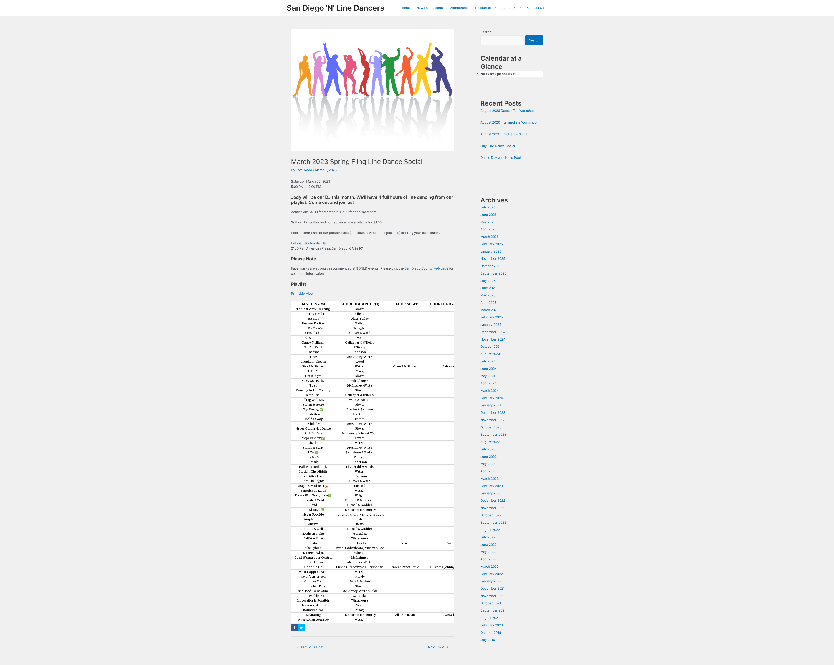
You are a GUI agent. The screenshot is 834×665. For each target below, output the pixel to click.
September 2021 (493, 610)
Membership (459, 8)
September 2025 (493, 273)
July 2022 (487, 537)
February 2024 (491, 398)
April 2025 (488, 303)
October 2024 (491, 346)
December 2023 (492, 412)
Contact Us (535, 8)
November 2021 (492, 596)
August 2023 (490, 442)
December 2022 (492, 500)
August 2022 (490, 530)
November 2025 (492, 258)
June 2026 (488, 215)
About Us (509, 8)
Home (405, 8)
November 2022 (492, 508)
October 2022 (490, 515)
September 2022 (493, 522)
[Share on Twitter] (301, 627)
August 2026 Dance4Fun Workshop (507, 111)
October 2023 (491, 427)
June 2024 (488, 369)
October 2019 (490, 632)
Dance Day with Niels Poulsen (503, 157)
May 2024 (488, 376)
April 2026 (488, 229)
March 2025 (489, 310)
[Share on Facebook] (294, 627)
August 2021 (490, 618)
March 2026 (489, 237)
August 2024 (490, 354)
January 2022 (490, 581)
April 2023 (488, 471)
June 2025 (488, 288)
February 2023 (491, 486)
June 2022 (488, 545)
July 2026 (487, 207)
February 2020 (491, 625)
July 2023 (488, 449)
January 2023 (490, 493)
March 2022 (489, 566)
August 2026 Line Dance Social (504, 134)
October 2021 (490, 603)
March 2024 (489, 391)
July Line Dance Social (497, 146)
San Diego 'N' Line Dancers (335, 7)
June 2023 (488, 457)
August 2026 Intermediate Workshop (508, 122)
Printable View (302, 293)
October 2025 (490, 266)
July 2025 (487, 281)
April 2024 (488, 383)
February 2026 (491, 244)
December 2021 (492, 588)
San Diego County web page (426, 268)
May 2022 (487, 552)
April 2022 (488, 559)
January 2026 (490, 251)
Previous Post (310, 647)
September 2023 (493, 434)
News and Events (429, 8)
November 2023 (492, 420)
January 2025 (490, 325)
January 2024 (490, 405)
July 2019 (487, 640)
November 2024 (492, 339)
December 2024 (492, 332)
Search (485, 32)
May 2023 (488, 464)
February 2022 (491, 574)
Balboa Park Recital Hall (309, 243)
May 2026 (487, 222)
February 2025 (491, 317)
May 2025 (487, 295)
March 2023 (489, 478)
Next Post (438, 647)
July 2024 (488, 361)
